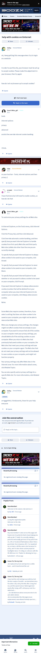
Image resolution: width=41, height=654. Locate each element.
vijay (8, 169)
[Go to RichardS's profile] (4, 576)
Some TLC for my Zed (15, 561)
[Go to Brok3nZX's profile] (4, 530)
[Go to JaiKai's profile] (4, 517)
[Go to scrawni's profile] (4, 191)
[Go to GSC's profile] (4, 561)
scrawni (9, 190)
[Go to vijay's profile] (4, 169)
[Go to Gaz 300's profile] (4, 506)
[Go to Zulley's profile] (4, 49)
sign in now (11, 423)
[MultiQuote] (3, 153)
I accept (35, 643)
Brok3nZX (12, 556)
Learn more (4, 4)
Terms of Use (6, 645)
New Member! (12, 506)
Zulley (9, 48)
